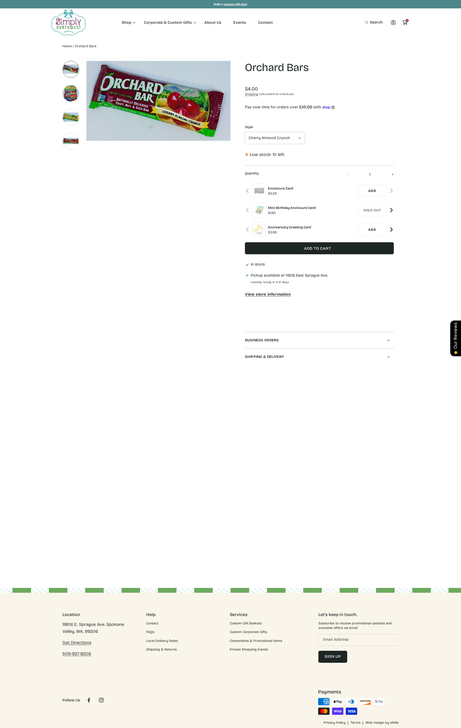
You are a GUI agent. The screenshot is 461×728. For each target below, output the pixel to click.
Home (67, 46)
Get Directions (76, 642)
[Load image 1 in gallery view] (70, 69)
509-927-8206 (76, 653)
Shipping (251, 94)
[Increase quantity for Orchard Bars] (388, 174)
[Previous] (247, 190)
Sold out (372, 210)
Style (249, 127)
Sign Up (333, 656)
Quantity (252, 173)
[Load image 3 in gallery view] (70, 117)
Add (372, 191)
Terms (355, 723)
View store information (268, 294)
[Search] (368, 22)
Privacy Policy (334, 723)
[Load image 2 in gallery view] (70, 93)
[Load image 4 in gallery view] (70, 141)
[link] (127, 22)
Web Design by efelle (382, 723)
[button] (374, 22)
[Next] (391, 190)
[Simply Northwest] (68, 22)
